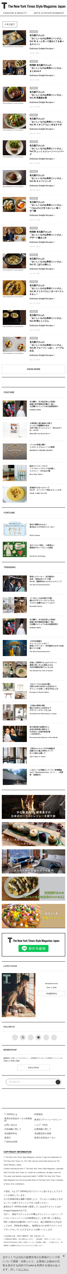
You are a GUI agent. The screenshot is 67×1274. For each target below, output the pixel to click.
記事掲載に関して (42, 1129)
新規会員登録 (33, 1068)
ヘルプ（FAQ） (41, 1125)
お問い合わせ (10, 1125)
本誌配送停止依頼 (42, 1133)
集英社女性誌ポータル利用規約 (18, 1119)
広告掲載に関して (12, 1129)
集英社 (7, 1137)
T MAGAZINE (11, 1142)
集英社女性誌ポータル (44, 1137)
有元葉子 (10, 24)
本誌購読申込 (51, 993)
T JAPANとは (10, 1114)
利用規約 (38, 1114)
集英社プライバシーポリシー (48, 1119)
